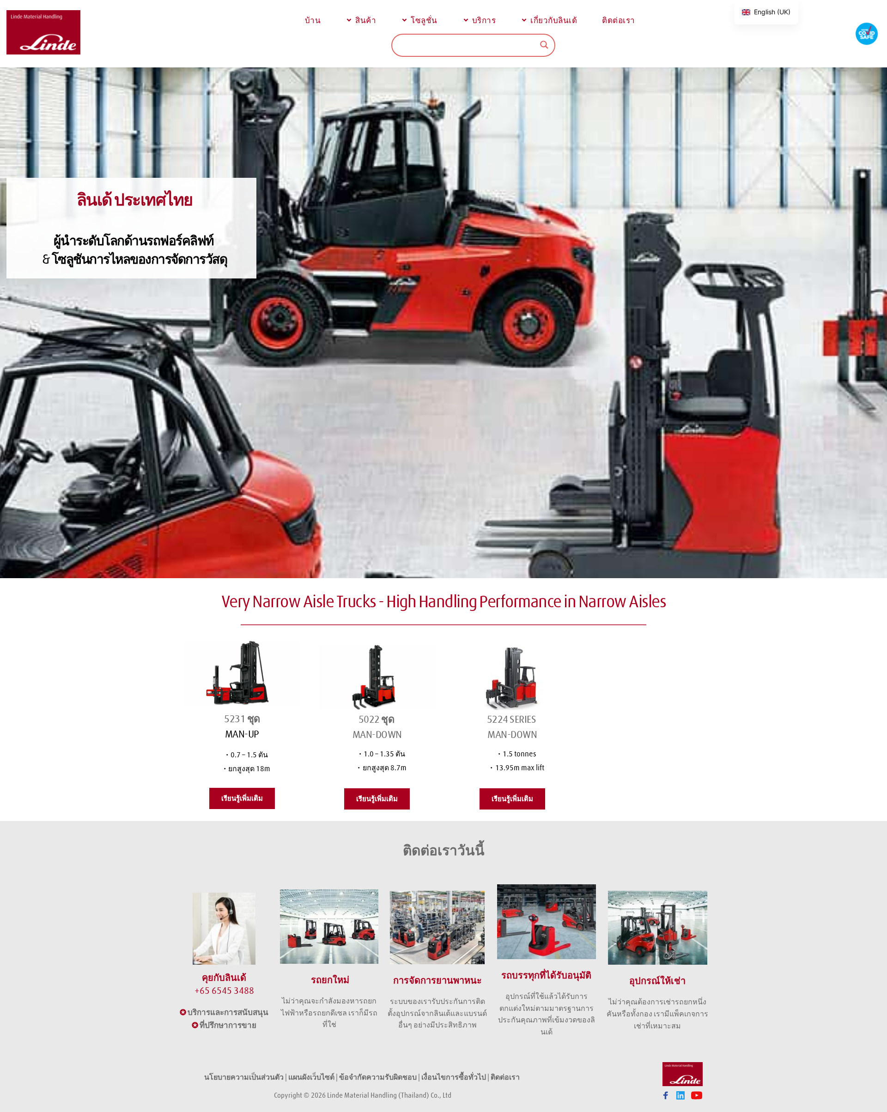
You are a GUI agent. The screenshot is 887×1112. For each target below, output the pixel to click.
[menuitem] (312, 20)
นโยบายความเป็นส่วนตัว (244, 1077)
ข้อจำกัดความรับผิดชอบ (378, 1077)
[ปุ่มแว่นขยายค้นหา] (544, 44)
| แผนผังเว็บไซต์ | (311, 1077)
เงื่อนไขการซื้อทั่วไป (453, 1077)
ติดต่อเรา (506, 1077)
